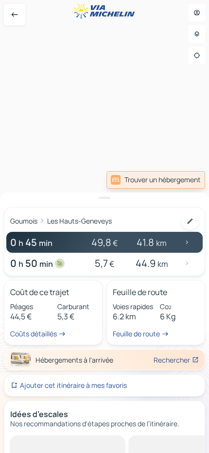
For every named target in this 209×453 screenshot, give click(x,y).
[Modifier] (190, 221)
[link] (155, 180)
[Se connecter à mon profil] (197, 12)
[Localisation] (197, 55)
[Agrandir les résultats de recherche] (104, 197)
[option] (46, 443)
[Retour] (14, 14)
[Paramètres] (197, 34)
